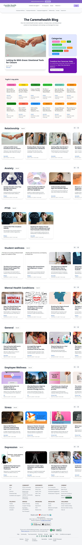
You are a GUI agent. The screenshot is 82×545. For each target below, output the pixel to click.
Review (51, 5)
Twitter (11, 503)
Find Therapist (25, 511)
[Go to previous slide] (75, 128)
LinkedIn (11, 509)
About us (52, 534)
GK (7, 114)
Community (24, 534)
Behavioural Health (52, 507)
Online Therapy (26, 503)
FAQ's (57, 534)
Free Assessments (32, 534)
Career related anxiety (66, 505)
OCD (36, 507)
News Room (64, 489)
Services (46, 534)
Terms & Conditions (34, 539)
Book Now (48, 1)
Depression (38, 505)
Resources (57, 5)
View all (63, 509)
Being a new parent (66, 503)
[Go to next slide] (78, 128)
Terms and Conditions (66, 493)
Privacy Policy (64, 491)
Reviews (22, 539)
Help (18, 534)
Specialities (44, 539)
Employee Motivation (53, 489)
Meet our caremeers (66, 495)
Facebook (11, 505)
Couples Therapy (26, 505)
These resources (25, 531)
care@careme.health (46, 520)
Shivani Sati (54, 395)
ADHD (49, 505)
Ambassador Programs (54, 493)
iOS (10, 489)
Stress (49, 503)
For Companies (45, 5)
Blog (10, 487)
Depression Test (39, 487)
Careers (63, 497)
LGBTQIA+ (50, 509)
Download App (13, 493)
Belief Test (37, 495)
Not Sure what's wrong (66, 507)
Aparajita (8, 67)
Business (40, 534)
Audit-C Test (38, 491)
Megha (20, 95)
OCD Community (26, 489)
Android (11, 491)
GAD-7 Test (38, 493)
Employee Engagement (53, 491)
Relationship (38, 509)
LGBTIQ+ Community (27, 495)
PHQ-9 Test (38, 489)
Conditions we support (34, 5)
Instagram (11, 507)
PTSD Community (26, 487)
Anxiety (37, 503)
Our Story (63, 487)
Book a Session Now (56, 69)
